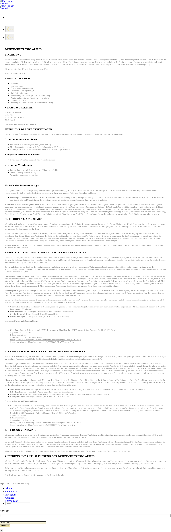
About (8, 488)
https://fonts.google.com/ (19, 415)
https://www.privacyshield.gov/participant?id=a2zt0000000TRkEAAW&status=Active (42, 425)
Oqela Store (11, 491)
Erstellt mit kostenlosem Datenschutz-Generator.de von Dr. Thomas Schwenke (34, 475)
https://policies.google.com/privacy (23, 420)
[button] (11, 501)
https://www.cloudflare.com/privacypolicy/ (26, 337)
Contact (9, 497)
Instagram (10, 494)
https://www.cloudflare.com (20, 332)
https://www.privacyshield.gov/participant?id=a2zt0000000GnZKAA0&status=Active (42, 342)
